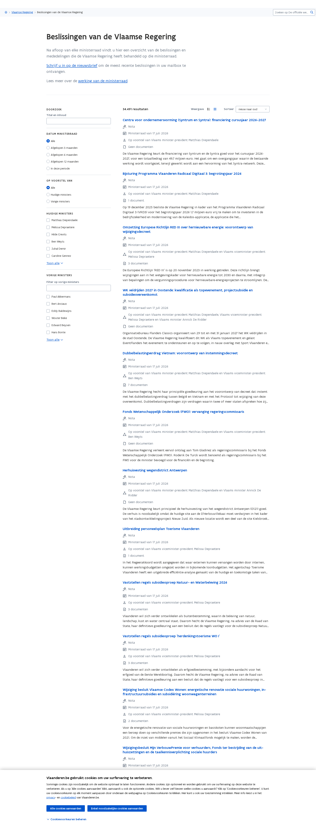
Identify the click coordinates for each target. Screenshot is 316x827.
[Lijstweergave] (209, 109)
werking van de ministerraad (102, 80)
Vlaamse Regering (22, 12)
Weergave (197, 109)
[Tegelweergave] (215, 109)
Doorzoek (54, 109)
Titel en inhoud (56, 115)
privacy (50, 797)
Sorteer (229, 109)
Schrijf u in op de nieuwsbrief (71, 65)
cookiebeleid (68, 797)
